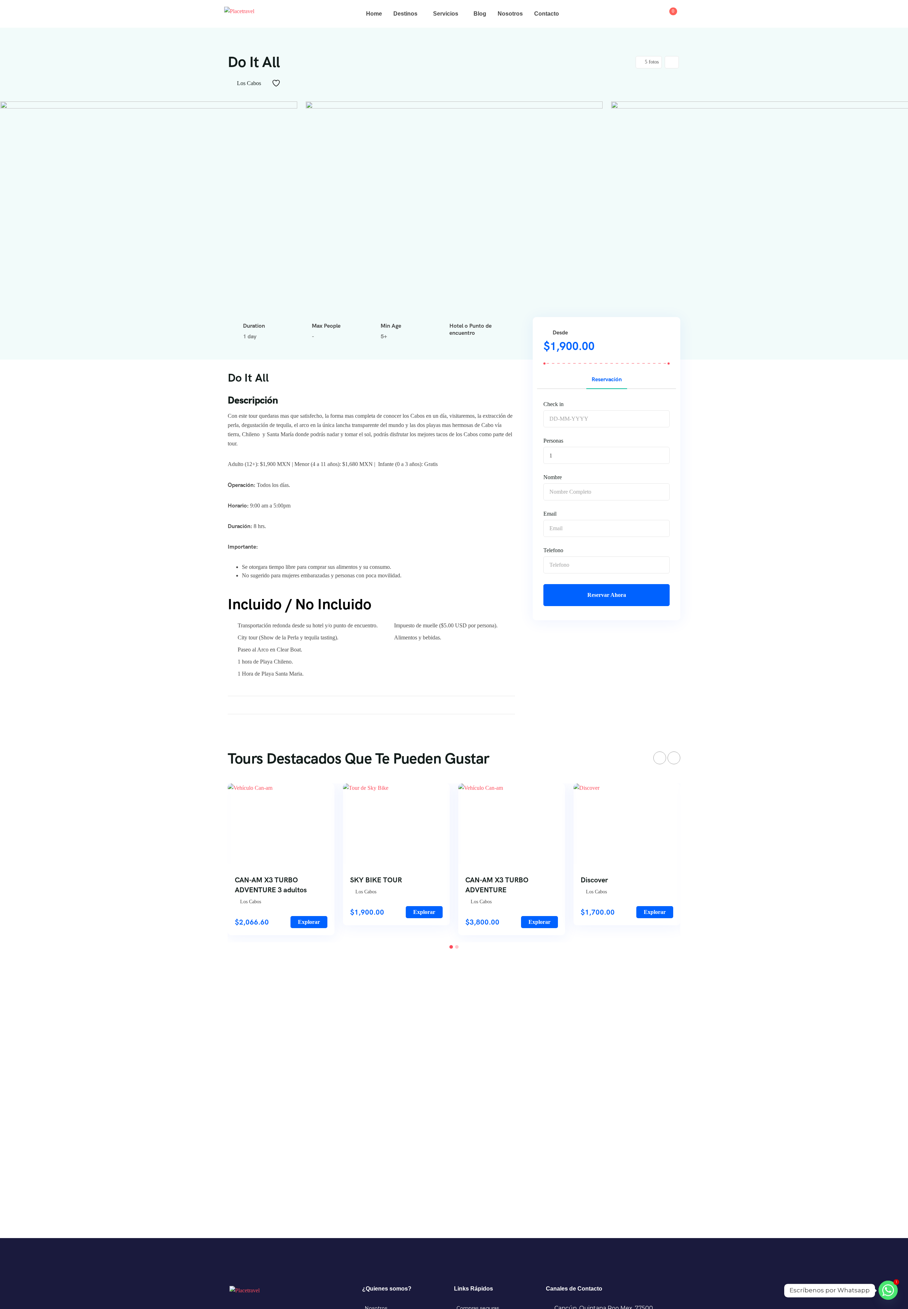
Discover (594, 879)
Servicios (445, 14)
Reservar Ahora (606, 595)
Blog (480, 14)
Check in (553, 404)
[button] (451, 947)
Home (374, 14)
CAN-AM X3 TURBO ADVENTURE (496, 884)
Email (550, 514)
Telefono (553, 550)
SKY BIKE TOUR (376, 879)
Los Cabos (249, 83)
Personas (553, 441)
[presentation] (659, 757)
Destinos (405, 14)
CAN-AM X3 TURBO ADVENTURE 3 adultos (271, 884)
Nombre (552, 477)
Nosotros (510, 14)
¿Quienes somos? (386, 1289)
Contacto (546, 14)
